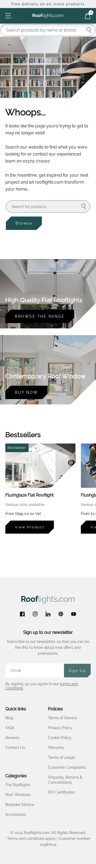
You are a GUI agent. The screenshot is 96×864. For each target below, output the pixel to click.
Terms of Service (62, 718)
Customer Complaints (67, 767)
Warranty (56, 747)
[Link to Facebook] (22, 614)
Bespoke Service (19, 804)
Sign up (77, 671)
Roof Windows (18, 795)
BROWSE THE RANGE (40, 316)
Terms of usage (61, 757)
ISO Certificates (61, 792)
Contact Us (15, 747)
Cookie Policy (59, 738)
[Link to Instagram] (35, 614)
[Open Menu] (8, 15)
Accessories (15, 814)
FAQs (9, 728)
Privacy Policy (60, 728)
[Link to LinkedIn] (48, 614)
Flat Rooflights (17, 785)
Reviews (12, 738)
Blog (9, 718)
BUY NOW (26, 392)
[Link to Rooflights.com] (48, 16)
